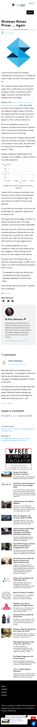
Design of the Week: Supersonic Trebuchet (20, 473)
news (2, 31)
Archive (4, 695)
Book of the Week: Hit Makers (23, 592)
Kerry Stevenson (7, 30)
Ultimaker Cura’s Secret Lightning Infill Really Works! (23, 604)
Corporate (32, 30)
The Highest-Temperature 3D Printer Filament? (23, 657)
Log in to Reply (6, 403)
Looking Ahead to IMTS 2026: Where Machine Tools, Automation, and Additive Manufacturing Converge (23, 531)
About (3, 686)
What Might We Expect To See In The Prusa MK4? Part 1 (23, 643)
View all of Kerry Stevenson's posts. (16, 341)
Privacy (4, 692)
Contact (4, 689)
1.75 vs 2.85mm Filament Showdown (22, 670)
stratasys (11, 33)
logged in (14, 416)
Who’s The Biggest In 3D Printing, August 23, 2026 (22, 517)
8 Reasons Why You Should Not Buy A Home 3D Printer (24, 630)
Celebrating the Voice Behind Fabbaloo (23, 502)
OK (33, 718)
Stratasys (7, 293)
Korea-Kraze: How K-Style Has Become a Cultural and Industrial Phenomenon (23, 560)
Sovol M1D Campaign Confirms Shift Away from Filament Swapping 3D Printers (24, 546)
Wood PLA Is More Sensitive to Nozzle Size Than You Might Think (24, 485)
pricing (7, 33)
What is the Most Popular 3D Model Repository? (23, 579)
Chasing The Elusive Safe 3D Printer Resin (23, 616)
